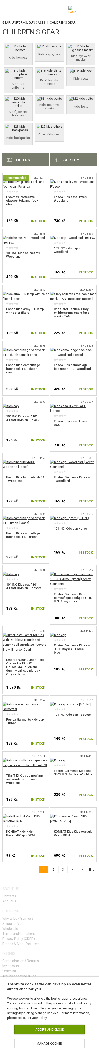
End (91, 869)
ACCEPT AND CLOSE (49, 1029)
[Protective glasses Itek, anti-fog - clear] (26, 182)
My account (11, 966)
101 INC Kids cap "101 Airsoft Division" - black (22, 418)
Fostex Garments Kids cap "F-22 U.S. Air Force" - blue (73, 772)
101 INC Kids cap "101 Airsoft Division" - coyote (24, 586)
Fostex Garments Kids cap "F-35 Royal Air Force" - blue (73, 649)
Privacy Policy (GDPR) (18, 939)
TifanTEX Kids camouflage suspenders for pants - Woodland (25, 779)
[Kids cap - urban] (26, 704)
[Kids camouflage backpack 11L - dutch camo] (26, 350)
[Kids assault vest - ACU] (73, 406)
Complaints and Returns (20, 961)
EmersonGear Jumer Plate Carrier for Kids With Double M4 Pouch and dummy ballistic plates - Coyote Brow (25, 667)
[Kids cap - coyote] (70, 704)
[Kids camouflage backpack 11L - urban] (26, 518)
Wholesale (10, 929)
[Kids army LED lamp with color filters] (26, 294)
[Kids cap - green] (69, 518)
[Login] (73, 10)
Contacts (9, 896)
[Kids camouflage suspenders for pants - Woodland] (26, 760)
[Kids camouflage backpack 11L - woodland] (73, 350)
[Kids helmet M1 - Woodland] (26, 238)
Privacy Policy (37, 1018)
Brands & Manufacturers (21, 944)
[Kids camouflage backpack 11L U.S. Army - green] (73, 574)
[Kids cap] (11, 406)
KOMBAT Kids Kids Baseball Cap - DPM (20, 833)
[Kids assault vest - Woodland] (73, 182)
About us (9, 901)
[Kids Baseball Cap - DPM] (26, 816)
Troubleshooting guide (19, 976)
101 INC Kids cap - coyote (72, 714)
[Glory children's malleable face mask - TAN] (73, 294)
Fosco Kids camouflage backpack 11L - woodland (72, 366)
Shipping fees (12, 923)
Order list (9, 971)
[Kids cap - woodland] (73, 238)
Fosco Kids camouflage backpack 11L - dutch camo (23, 368)
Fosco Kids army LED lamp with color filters (25, 310)
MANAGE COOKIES (50, 1043)
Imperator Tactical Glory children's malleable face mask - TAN (72, 312)
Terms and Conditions (19, 934)
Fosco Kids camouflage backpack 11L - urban (23, 535)
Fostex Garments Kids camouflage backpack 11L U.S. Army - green (73, 597)
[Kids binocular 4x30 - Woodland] (26, 462)
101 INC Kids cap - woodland (67, 250)
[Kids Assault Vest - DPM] (73, 816)
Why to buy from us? (17, 918)
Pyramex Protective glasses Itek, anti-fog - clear (22, 200)
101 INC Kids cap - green (71, 528)
